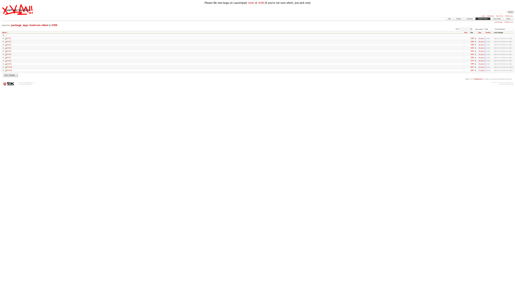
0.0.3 (9, 45)
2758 (54, 25)
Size (465, 32)
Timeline (458, 18)
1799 (472, 64)
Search (508, 18)
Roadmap (470, 18)
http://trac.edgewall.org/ (506, 84)
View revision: (479, 29)
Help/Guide (490, 16)
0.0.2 (9, 42)
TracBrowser (478, 79)
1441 (472, 54)
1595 (472, 58)
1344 (472, 42)
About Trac (499, 16)
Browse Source (483, 18)
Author (488, 32)
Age (479, 32)
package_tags (19, 25)
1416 (472, 48)
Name (4, 32)
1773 (472, 61)
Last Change (498, 22)
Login (483, 16)
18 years (481, 38)
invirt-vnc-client (39, 25)
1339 (472, 38)
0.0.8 (9, 61)
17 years (481, 70)
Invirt (251, 2)
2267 (472, 70)
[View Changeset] (475, 38)
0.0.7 (9, 58)
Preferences (509, 16)
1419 (472, 51)
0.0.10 (9, 67)
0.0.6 (9, 54)
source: (6, 25)
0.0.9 (9, 64)
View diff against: (500, 29)
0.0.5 (9, 51)
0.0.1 (9, 38)
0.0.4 (9, 48)
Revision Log (509, 22)
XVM (261, 2)
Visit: (457, 29)
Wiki (449, 18)
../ (6, 35)
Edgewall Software (26, 84)
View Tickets (497, 18)
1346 (472, 45)
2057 (472, 67)
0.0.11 (9, 70)
